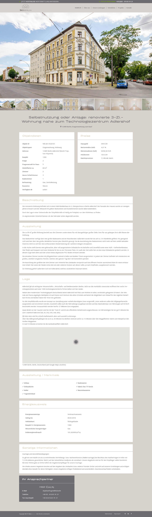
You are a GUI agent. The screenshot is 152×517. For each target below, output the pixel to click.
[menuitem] (78, 7)
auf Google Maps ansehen (56, 365)
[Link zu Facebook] (131, 513)
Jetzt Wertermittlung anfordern (40, 1)
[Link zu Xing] (125, 513)
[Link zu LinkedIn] (128, 513)
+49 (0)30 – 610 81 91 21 (124, 1)
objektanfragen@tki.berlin (52, 491)
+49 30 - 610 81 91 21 (51, 494)
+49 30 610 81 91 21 (50, 498)
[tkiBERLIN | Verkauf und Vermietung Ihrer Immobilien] (25, 7)
